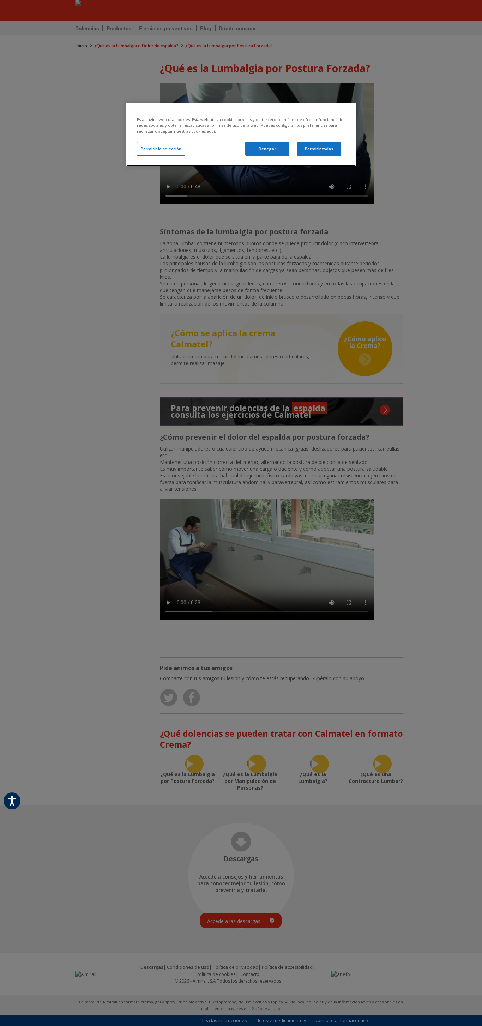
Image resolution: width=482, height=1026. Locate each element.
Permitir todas (319, 148)
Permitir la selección (161, 148)
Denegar (267, 148)
